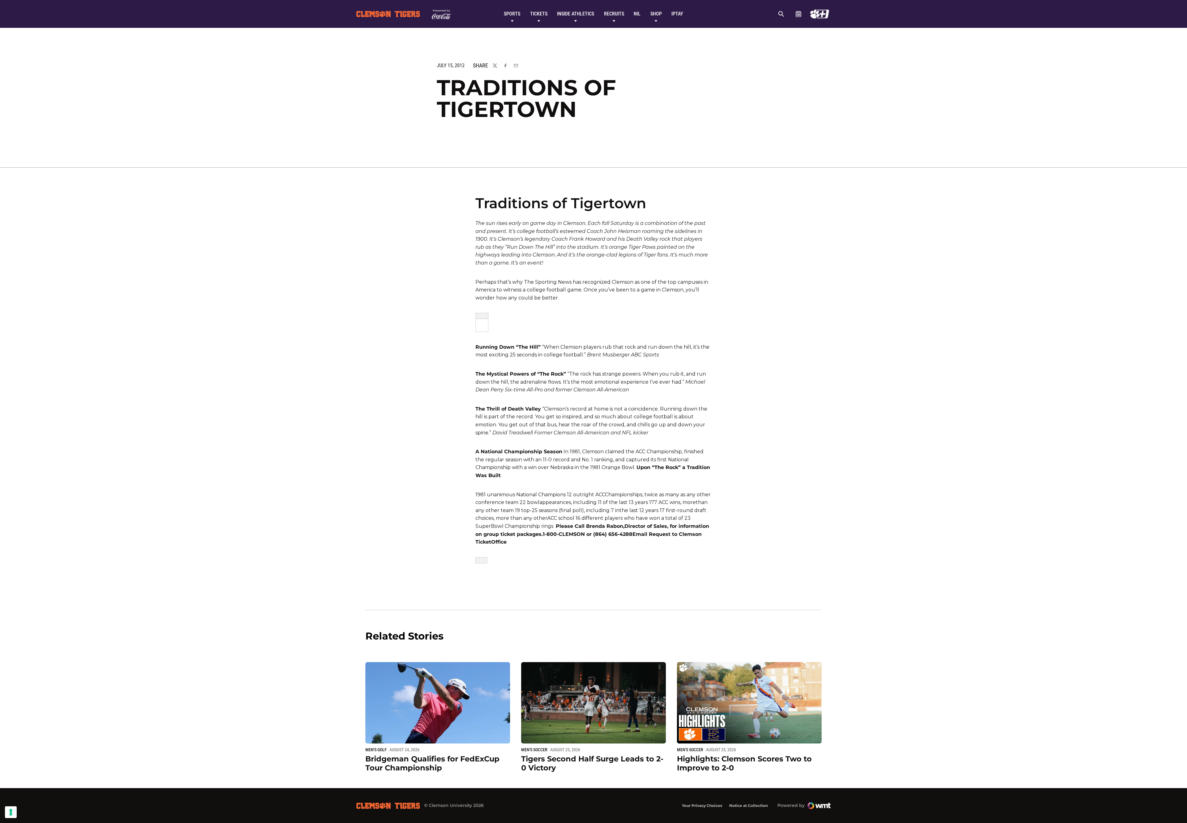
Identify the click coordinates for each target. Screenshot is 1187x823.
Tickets (538, 14)
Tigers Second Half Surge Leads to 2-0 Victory (592, 763)
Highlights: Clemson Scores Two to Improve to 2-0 (744, 763)
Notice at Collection (748, 805)
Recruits (614, 14)
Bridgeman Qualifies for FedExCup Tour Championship (432, 763)
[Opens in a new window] (820, 14)
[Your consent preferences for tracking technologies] (11, 812)
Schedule (798, 14)
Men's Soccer (534, 749)
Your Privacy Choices (702, 805)
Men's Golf (376, 749)
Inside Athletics (575, 14)
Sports (512, 14)
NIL (637, 14)
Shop (656, 14)
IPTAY (677, 14)
